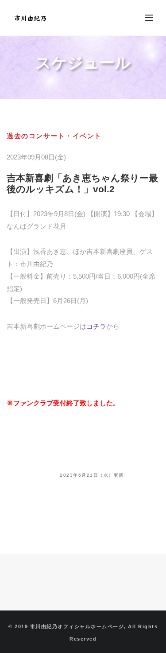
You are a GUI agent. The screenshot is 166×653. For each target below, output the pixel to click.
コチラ (96, 326)
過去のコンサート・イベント (54, 136)
